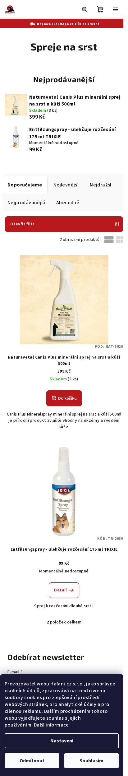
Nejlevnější (66, 184)
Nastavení (61, 740)
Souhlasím (91, 760)
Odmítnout (32, 760)
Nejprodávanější (26, 202)
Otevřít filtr (22, 224)
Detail (60, 590)
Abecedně (67, 202)
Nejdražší (101, 184)
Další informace (51, 725)
